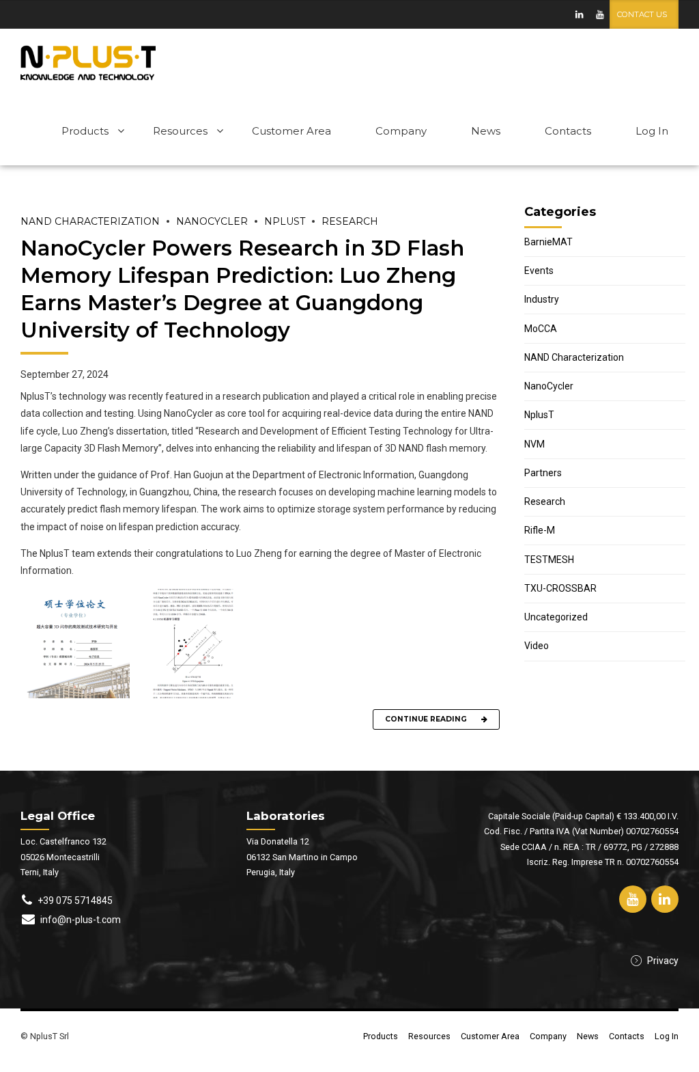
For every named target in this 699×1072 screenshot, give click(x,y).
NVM (534, 444)
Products (85, 130)
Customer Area (291, 130)
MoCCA (540, 328)
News (485, 130)
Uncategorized (556, 616)
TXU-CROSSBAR (560, 588)
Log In (652, 130)
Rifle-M (539, 530)
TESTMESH (549, 559)
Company (401, 130)
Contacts (568, 130)
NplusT (284, 221)
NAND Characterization (90, 221)
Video (536, 645)
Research (350, 221)
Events (539, 270)
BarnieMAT (548, 241)
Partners (543, 472)
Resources (180, 130)
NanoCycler (212, 221)
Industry (541, 299)
